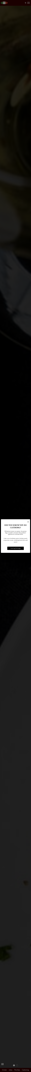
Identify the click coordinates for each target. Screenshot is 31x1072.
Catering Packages (15, 548)
